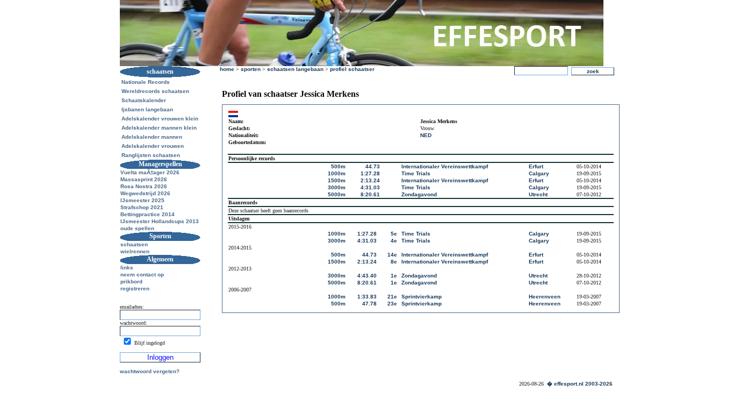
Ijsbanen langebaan (147, 109)
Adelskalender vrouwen (152, 146)
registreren (134, 288)
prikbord (131, 281)
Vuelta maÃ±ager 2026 (149, 172)
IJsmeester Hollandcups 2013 (159, 221)
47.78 (369, 304)
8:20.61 (370, 194)
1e (394, 276)
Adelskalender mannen (151, 137)
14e (392, 255)
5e (394, 234)
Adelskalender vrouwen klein (159, 119)
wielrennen (134, 251)
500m (338, 166)
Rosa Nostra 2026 (143, 186)
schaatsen (134, 244)
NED (425, 135)
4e (394, 241)
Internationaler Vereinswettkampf (444, 166)
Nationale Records (145, 82)
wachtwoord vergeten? (149, 371)
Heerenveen (544, 297)
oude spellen (137, 228)
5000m (337, 194)
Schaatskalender (143, 100)
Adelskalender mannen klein (159, 128)
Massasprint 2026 (143, 179)
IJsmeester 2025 (142, 200)
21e (392, 297)
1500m (337, 180)
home (227, 69)
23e (392, 304)
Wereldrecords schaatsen (155, 91)
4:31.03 (370, 187)
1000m (337, 173)
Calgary (539, 173)
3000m (337, 187)
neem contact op (142, 274)
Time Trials (415, 173)
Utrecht (538, 194)
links (126, 267)
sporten (251, 69)
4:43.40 (367, 276)
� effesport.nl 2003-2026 (580, 384)
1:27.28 (370, 173)
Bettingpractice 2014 (147, 214)
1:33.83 (367, 297)
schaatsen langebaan (295, 69)
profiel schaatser (352, 69)
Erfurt (536, 166)
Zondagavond (419, 194)
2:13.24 (370, 180)
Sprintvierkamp (421, 297)
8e (394, 262)
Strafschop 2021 (141, 207)
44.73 (372, 166)
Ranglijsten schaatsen (150, 155)
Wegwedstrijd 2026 (145, 193)
